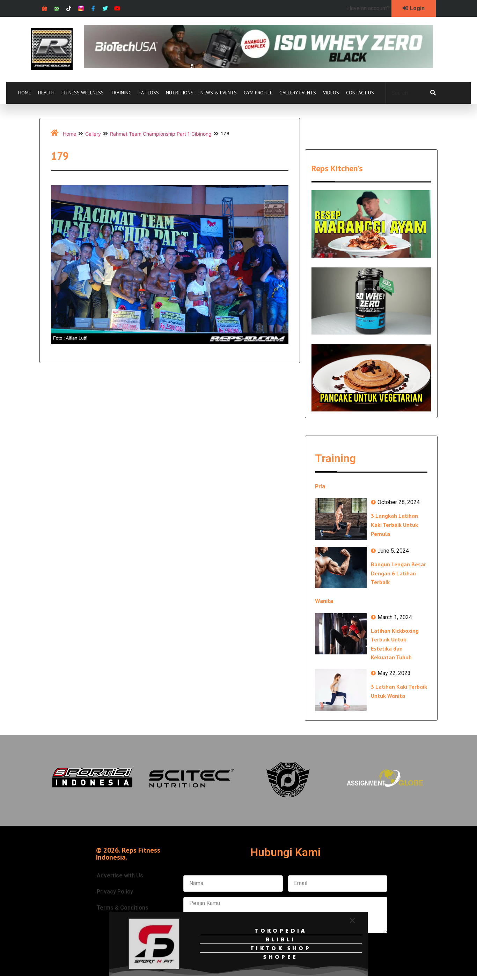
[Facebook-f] (93, 8)
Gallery (93, 134)
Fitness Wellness (82, 92)
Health (46, 92)
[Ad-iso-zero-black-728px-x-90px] (258, 66)
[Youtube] (117, 8)
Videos (331, 92)
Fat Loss (149, 92)
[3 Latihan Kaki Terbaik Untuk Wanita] (341, 689)
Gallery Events (297, 92)
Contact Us (360, 92)
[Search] (433, 93)
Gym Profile (258, 92)
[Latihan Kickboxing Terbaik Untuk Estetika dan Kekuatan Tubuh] (341, 633)
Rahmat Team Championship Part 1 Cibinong (161, 134)
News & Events (218, 92)
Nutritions (179, 92)
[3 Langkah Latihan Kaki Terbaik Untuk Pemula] (341, 518)
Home (24, 92)
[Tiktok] (69, 8)
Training (121, 92)
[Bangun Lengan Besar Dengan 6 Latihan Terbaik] (341, 567)
